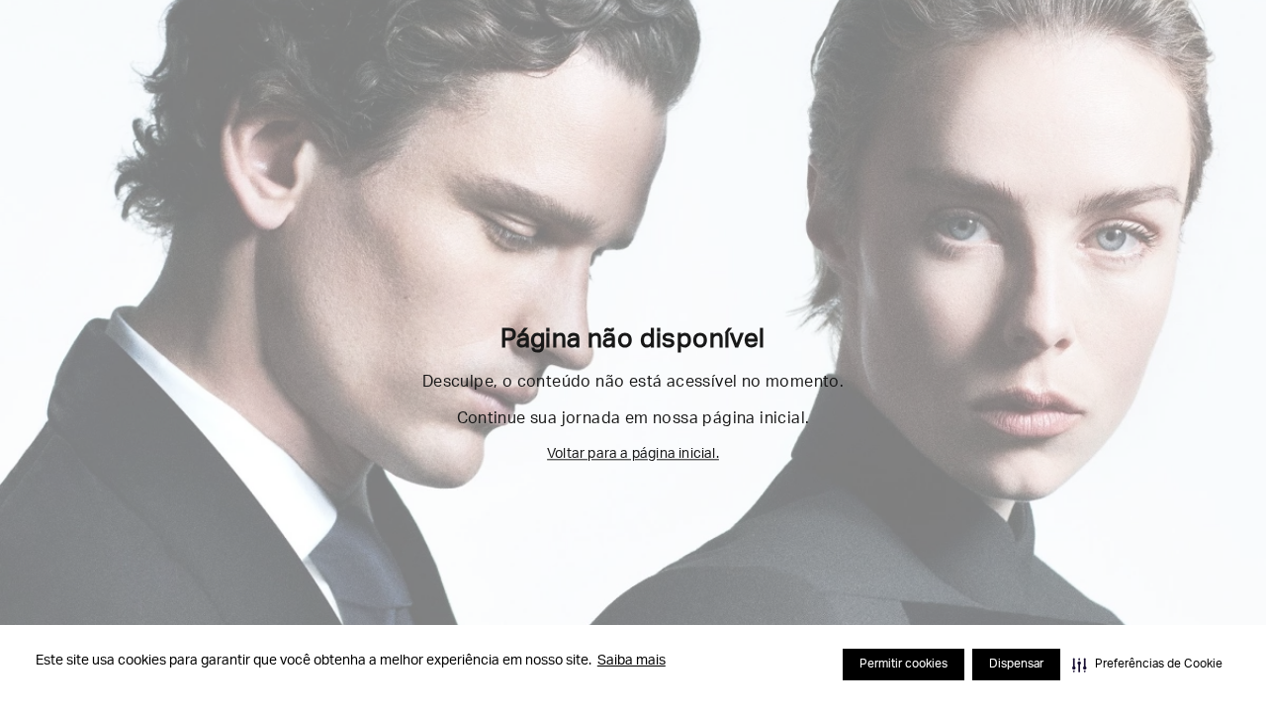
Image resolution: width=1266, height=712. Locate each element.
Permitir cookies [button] (903, 664)
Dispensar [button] (1016, 664)
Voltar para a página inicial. (633, 455)
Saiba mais (631, 661)
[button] (1147, 664)
